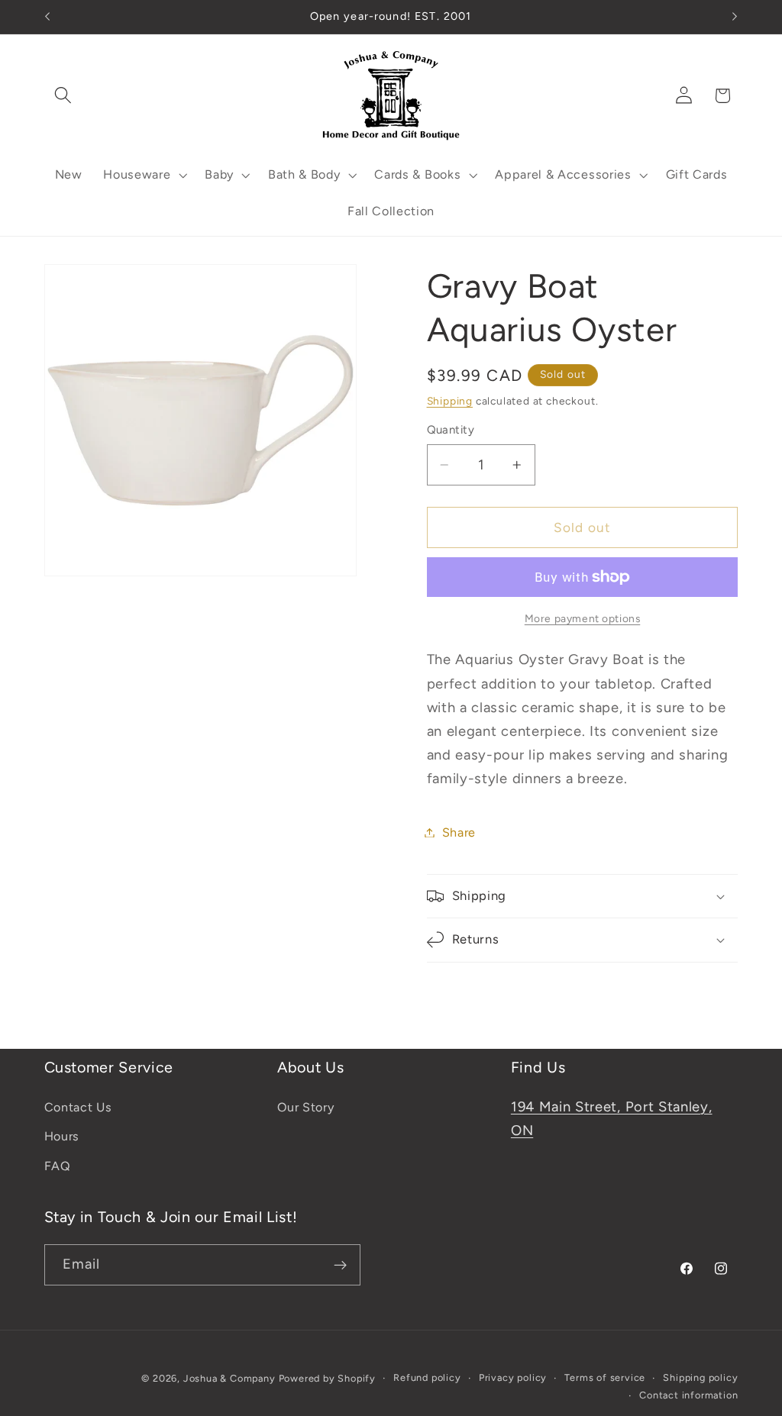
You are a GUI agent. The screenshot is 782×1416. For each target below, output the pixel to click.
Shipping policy (700, 1377)
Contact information (688, 1395)
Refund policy (426, 1377)
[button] (63, 95)
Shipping (450, 401)
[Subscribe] (340, 1264)
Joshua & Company (229, 1378)
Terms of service (604, 1377)
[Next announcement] (734, 17)
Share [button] (459, 832)
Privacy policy (513, 1377)
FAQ (57, 1166)
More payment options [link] (583, 618)
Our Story (305, 1107)
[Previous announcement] (47, 17)
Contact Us (78, 1107)
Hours (61, 1136)
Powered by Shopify (327, 1378)
